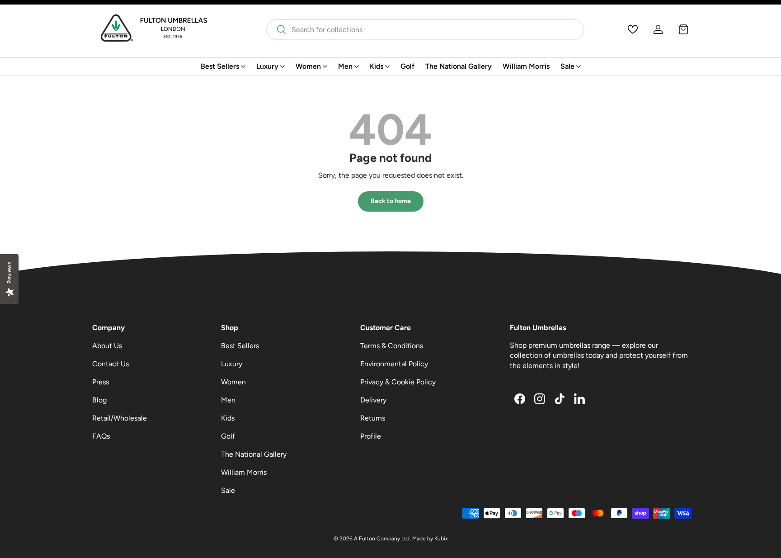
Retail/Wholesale (119, 418)
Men (345, 66)
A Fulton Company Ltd (381, 538)
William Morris (526, 66)
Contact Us (110, 363)
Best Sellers (220, 66)
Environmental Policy (394, 363)
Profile (370, 436)
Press (100, 382)
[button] (683, 29)
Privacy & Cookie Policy (398, 382)
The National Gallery (458, 66)
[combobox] (425, 29)
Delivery (373, 400)
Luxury (267, 66)
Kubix (441, 538)
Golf (407, 66)
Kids (376, 66)
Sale (567, 66)
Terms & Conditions (391, 345)
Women (308, 66)
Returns (372, 418)
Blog (99, 400)
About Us (107, 345)
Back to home (391, 201)
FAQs (101, 436)
